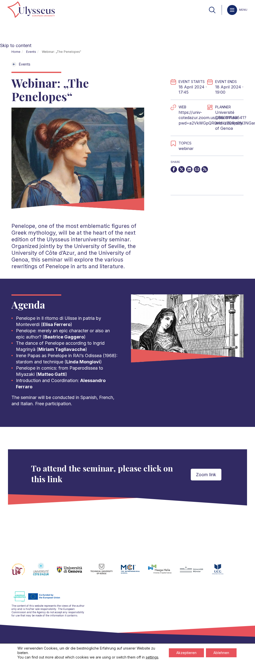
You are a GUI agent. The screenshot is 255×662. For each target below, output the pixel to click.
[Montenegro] (221, 572)
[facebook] (174, 169)
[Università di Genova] (73, 572)
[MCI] (134, 572)
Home (15, 52)
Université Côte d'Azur (226, 115)
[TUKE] (105, 572)
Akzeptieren (186, 653)
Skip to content (15, 45)
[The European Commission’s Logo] (40, 601)
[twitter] (181, 169)
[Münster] (195, 572)
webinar (186, 148)
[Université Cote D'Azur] (45, 572)
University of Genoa (229, 126)
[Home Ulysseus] (31, 10)
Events (31, 52)
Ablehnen (221, 653)
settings (152, 657)
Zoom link (206, 474)
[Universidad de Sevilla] (22, 572)
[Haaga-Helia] (164, 572)
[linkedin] (189, 169)
